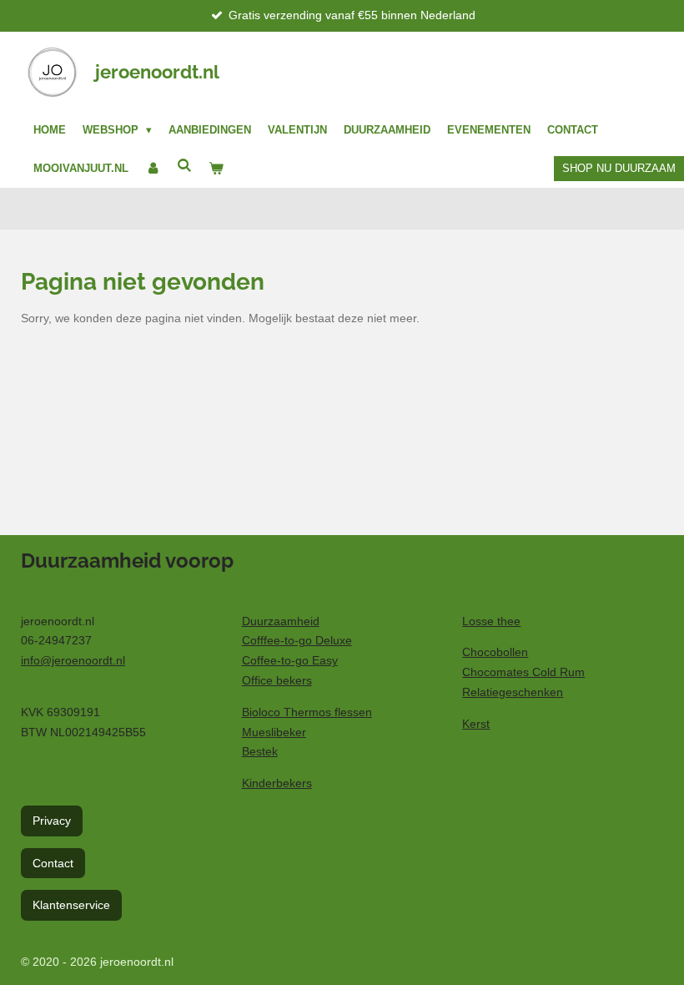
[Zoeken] (184, 165)
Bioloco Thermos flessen (307, 712)
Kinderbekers (277, 783)
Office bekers (277, 680)
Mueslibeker (274, 732)
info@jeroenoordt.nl (73, 660)
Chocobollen (495, 652)
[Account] (152, 168)
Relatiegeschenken (512, 692)
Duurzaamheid (280, 621)
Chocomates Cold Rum (523, 672)
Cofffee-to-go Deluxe (297, 640)
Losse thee (491, 621)
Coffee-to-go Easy (290, 660)
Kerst (476, 723)
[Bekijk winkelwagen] (216, 168)
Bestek (260, 751)
